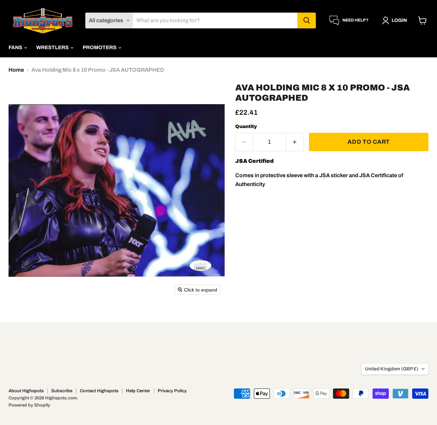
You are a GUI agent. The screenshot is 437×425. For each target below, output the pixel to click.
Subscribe (61, 390)
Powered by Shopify (29, 405)
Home (16, 70)
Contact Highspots (99, 390)
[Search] (306, 20)
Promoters (100, 47)
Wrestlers (53, 47)
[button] (396, 20)
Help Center (138, 390)
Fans (16, 47)
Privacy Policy (172, 390)
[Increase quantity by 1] (295, 142)
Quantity (246, 126)
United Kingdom (391, 368)
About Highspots (26, 390)
